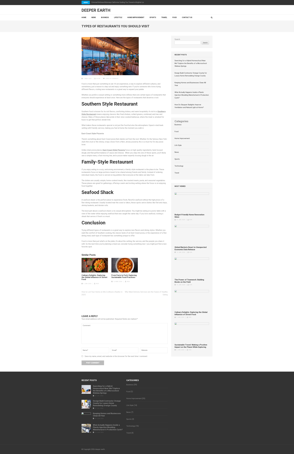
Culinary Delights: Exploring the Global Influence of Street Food (94, 277)
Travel (164, 17)
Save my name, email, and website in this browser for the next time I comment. (116, 356)
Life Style (178, 145)
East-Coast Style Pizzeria (114, 150)
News (86, 2)
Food (174, 17)
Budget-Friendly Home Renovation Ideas (189, 216)
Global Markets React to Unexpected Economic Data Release (190, 248)
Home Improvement (135, 17)
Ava (97, 283)
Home (84, 17)
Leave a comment (112, 78)
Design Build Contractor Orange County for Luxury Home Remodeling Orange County (107, 403)
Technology (179, 166)
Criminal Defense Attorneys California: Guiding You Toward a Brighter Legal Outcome (122, 2)
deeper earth (96, 10)
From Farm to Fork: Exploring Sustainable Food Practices (124, 276)
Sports (153, 17)
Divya (98, 78)
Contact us (187, 17)
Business (105, 17)
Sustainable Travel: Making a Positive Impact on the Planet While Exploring (191, 346)
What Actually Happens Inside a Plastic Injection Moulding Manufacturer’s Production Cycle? (192, 95)
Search (177, 39)
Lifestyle (118, 17)
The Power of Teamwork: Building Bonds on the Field (189, 281)
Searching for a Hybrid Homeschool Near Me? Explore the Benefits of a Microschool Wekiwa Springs (191, 63)
